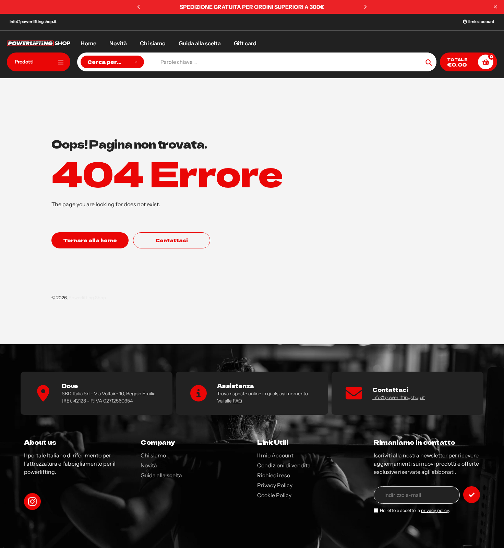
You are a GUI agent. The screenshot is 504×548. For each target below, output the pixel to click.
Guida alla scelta (161, 475)
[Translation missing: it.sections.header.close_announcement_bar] (495, 6)
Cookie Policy (274, 495)
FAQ (237, 401)
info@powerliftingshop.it (33, 21)
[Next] (365, 6)
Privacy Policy (274, 485)
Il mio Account (275, 455)
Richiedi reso (273, 475)
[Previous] (138, 6)
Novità (149, 465)
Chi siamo (153, 455)
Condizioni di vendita (284, 465)
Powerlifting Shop (87, 297)
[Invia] (471, 494)
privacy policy (435, 510)
